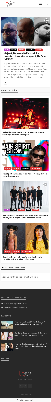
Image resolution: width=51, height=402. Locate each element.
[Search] (46, 3)
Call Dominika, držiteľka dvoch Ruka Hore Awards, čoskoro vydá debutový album (30, 334)
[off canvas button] (40, 3)
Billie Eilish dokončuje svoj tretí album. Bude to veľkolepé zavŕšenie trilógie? (23, 133)
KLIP (6, 50)
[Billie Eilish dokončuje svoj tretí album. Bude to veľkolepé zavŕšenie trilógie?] (25, 113)
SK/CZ (13, 50)
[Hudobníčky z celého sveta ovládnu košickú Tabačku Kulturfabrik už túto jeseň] (25, 238)
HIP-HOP (30, 50)
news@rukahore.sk (18, 304)
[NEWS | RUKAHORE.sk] (25, 373)
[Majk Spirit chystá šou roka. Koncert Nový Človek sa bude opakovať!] (25, 155)
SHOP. (20, 380)
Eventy (16, 168)
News (21, 50)
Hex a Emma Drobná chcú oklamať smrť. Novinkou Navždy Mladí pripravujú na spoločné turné (25, 216)
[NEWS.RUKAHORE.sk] (9, 3)
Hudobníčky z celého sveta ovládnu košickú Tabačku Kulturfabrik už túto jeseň (22, 258)
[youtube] (30, 386)
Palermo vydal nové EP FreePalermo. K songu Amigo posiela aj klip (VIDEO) (29, 323)
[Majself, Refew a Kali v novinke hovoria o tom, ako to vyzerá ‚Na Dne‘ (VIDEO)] (25, 31)
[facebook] (21, 386)
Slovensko (36, 168)
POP (28, 210)
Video (39, 50)
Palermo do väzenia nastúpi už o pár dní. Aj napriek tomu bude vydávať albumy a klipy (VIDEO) (30, 346)
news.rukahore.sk (20, 308)
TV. (25, 380)
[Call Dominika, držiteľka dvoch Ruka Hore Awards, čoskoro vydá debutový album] (7, 336)
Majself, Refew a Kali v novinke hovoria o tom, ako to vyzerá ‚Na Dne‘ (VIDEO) (25, 56)
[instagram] (25, 386)
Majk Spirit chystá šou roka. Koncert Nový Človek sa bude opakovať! (24, 175)
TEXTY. (31, 380)
